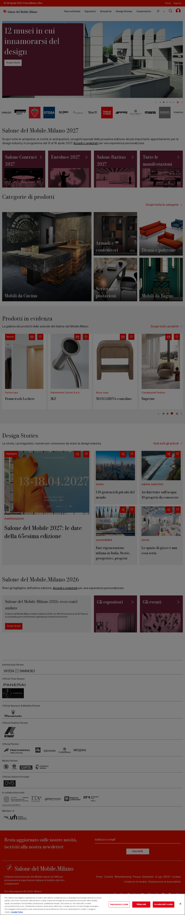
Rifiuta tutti (141, 904)
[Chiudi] (180, 904)
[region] (92, 904)
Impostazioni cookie (119, 904)
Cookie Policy (17, 912)
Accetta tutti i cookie (163, 904)
